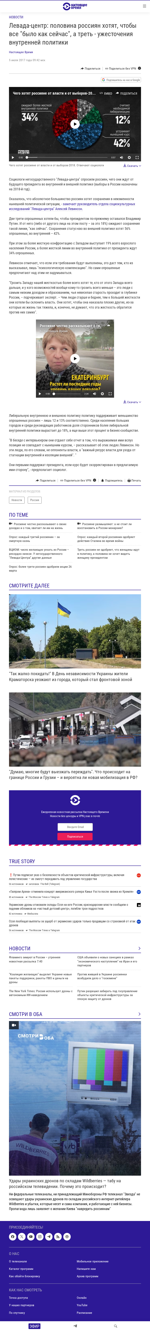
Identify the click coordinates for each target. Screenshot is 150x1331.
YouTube (82, 1305)
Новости (16, 17)
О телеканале (18, 1261)
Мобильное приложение (93, 1261)
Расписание (84, 1312)
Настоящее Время (21, 52)
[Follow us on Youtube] (31, 1236)
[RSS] (58, 1236)
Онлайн (82, 1298)
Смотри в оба (25, 1014)
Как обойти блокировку (24, 1276)
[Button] (90, 68)
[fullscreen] (137, 157)
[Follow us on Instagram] (40, 1236)
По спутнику (17, 1312)
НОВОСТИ (19, 948)
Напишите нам (86, 1269)
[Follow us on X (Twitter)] (21, 1236)
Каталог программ (21, 1269)
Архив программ (87, 1276)
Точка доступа (18, 1298)
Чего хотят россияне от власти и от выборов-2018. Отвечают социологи (72, 93)
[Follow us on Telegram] (49, 1236)
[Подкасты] (67, 1236)
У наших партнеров (21, 1305)
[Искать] (115, 1326)
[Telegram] (75, 1326)
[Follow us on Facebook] (12, 1236)
